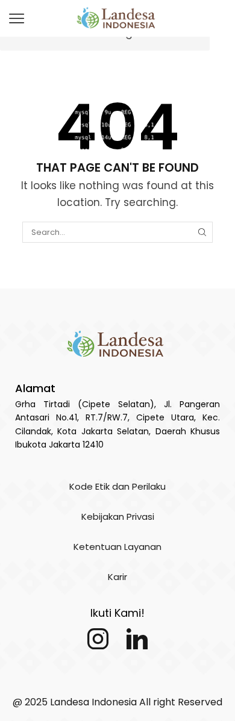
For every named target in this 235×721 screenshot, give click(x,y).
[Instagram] (97, 638)
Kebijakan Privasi (117, 516)
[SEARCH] (202, 232)
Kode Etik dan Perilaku (117, 486)
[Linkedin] (137, 638)
